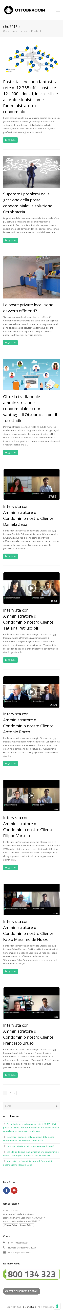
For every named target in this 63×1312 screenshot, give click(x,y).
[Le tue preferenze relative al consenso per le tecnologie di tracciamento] (57, 1306)
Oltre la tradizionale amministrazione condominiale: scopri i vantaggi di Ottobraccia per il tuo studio (30, 408)
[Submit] (56, 1106)
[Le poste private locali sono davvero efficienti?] (31, 296)
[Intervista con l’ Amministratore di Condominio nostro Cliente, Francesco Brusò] (31, 1016)
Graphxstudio (29, 1307)
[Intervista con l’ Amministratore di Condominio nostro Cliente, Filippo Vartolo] (31, 809)
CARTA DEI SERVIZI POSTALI (21, 1291)
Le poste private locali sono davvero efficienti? (30, 1146)
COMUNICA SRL (10, 1210)
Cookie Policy (26, 1225)
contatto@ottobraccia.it (20, 1252)
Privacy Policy (11, 1225)
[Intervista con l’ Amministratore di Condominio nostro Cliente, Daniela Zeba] (31, 498)
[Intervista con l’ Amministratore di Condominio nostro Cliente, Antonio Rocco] (31, 705)
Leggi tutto (10, 140)
